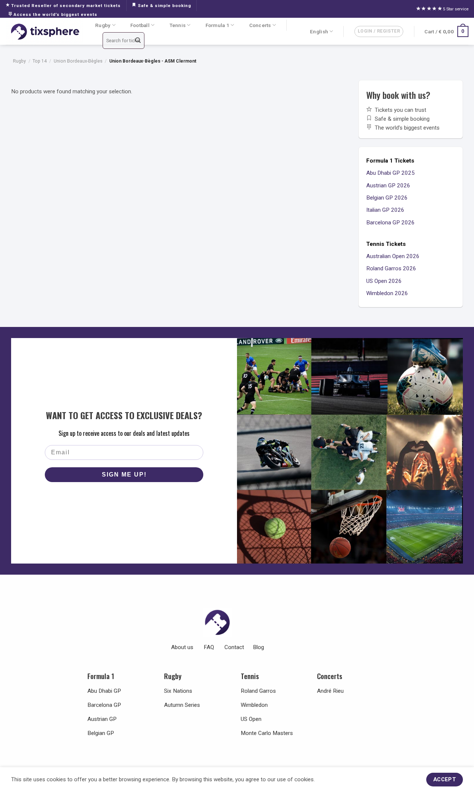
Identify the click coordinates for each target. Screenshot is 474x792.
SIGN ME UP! (124, 474)
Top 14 (40, 61)
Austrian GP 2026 (388, 185)
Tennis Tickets (386, 244)
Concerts (260, 25)
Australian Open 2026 (393, 256)
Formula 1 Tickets (390, 160)
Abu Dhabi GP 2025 (390, 173)
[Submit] (138, 41)
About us (182, 647)
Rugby (102, 25)
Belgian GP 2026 (387, 197)
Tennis (178, 25)
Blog (258, 647)
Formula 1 (217, 25)
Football (140, 25)
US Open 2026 (384, 281)
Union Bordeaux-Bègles (78, 61)
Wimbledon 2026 (387, 293)
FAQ (209, 647)
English (319, 31)
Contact (234, 647)
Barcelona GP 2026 (390, 222)
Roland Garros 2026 (391, 268)
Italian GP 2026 (385, 210)
